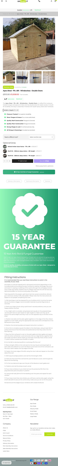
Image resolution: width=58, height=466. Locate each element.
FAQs (4, 430)
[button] (6, 1)
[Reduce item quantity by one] (4, 161)
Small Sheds (33, 411)
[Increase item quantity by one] (10, 161)
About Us (5, 428)
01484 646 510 (10, 405)
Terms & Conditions (8, 435)
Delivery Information (14, 181)
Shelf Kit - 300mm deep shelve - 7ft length (21, 155)
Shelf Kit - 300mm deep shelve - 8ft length (21, 151)
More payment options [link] (44, 166)
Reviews (47, 181)
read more (42, 172)
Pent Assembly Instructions (10, 446)
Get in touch (6, 433)
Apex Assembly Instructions (10, 448)
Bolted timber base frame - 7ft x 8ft (19, 146)
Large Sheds (33, 416)
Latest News (6, 451)
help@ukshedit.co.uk (11, 407)
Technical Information (32, 181)
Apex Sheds (33, 403)
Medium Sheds (34, 414)
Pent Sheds (33, 406)
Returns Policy (7, 438)
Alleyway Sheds (34, 408)
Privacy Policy (6, 440)
